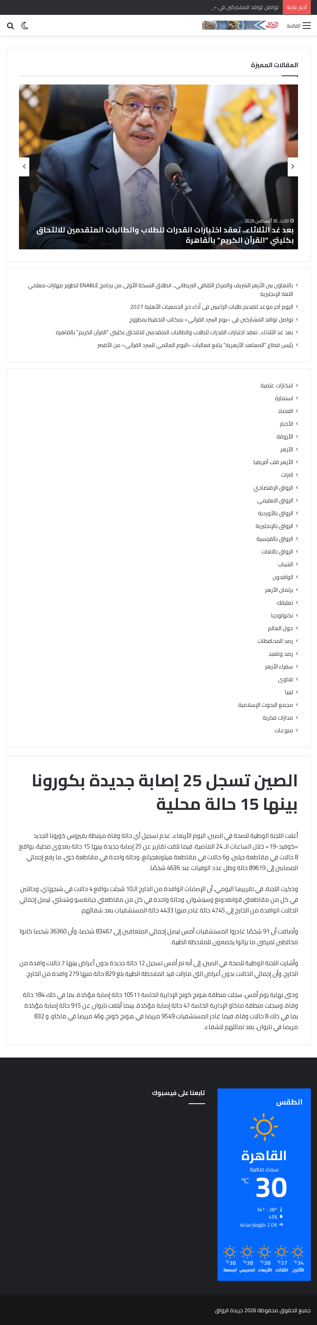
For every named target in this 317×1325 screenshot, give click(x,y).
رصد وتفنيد (280, 654)
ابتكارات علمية (276, 385)
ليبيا (289, 692)
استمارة (284, 398)
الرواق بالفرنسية (274, 539)
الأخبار (286, 424)
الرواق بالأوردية (275, 513)
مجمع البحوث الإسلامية (265, 705)
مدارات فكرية (278, 717)
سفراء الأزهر (279, 666)
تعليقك (285, 602)
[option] (158, 166)
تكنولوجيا (282, 615)
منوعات (283, 730)
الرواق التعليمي (275, 500)
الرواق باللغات (277, 551)
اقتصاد (285, 411)
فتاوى (285, 679)
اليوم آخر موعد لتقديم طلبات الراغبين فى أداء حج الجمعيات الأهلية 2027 (211, 306)
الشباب (285, 564)
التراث (287, 475)
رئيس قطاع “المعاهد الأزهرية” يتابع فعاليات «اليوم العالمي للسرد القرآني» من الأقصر (195, 345)
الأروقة (285, 436)
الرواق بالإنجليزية (274, 526)
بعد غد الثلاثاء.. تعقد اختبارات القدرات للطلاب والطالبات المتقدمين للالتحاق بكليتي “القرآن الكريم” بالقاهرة (165, 235)
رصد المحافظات (275, 641)
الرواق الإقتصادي (273, 487)
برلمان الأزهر (279, 590)
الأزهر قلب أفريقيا (273, 462)
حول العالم (280, 628)
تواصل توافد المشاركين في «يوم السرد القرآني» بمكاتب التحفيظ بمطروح (198, 7)
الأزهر (286, 449)
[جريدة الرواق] (241, 25)
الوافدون (282, 577)
